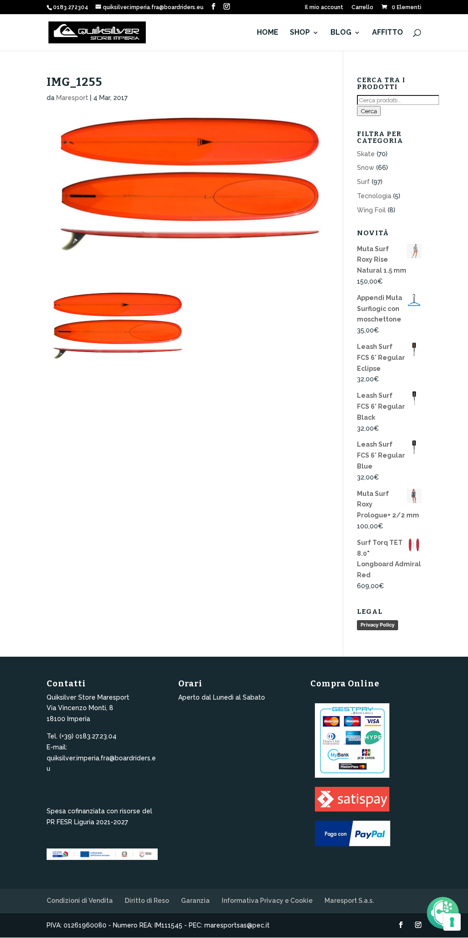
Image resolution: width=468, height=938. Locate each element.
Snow (365, 167)
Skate (366, 154)
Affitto (387, 33)
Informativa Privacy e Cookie (267, 900)
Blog (340, 33)
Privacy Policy (377, 625)
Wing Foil (371, 210)
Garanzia (195, 900)
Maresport (72, 97)
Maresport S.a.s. (349, 900)
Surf (363, 181)
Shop (300, 33)
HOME (267, 33)
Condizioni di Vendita (80, 900)
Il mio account (324, 8)
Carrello (362, 8)
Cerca (369, 111)
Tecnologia (374, 196)
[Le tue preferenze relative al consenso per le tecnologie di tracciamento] (452, 922)
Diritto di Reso (147, 900)
